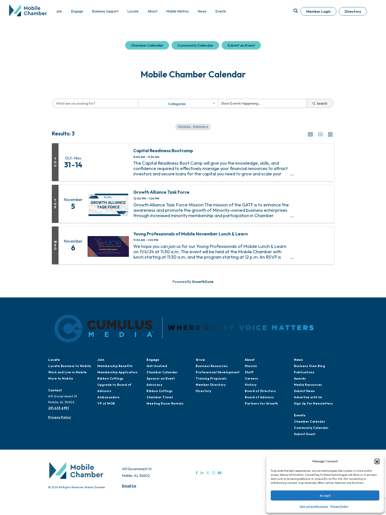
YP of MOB (106, 403)
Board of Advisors (259, 397)
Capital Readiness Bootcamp (163, 150)
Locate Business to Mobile (69, 366)
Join (100, 360)
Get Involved (157, 366)
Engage (153, 360)
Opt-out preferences (314, 506)
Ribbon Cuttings (110, 378)
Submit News (304, 391)
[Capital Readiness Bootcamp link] (108, 162)
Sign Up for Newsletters (313, 403)
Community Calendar (195, 45)
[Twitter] (208, 473)
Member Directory (211, 385)
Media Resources (308, 385)
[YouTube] (220, 473)
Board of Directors (260, 391)
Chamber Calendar (147, 45)
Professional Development (217, 372)
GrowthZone (203, 281)
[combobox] (178, 103)
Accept (325, 495)
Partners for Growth (261, 403)
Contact (55, 390)
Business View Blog (309, 366)
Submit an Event (241, 45)
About (250, 360)
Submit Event (304, 434)
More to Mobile (60, 378)
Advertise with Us (308, 397)
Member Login (318, 11)
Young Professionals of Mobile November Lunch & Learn (190, 234)
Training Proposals (211, 378)
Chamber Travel (160, 397)
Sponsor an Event (161, 378)
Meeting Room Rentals (165, 403)
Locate (54, 360)
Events (299, 415)
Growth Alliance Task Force (161, 192)
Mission (251, 366)
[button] (377, 461)
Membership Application (117, 372)
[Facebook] (197, 473)
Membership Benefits (115, 366)
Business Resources (212, 366)
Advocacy (154, 385)
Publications (304, 372)
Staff (249, 372)
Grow (200, 360)
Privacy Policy (339, 506)
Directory (353, 11)
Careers (251, 378)
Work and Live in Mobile (67, 372)
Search (322, 103)
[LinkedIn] (201, 473)
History (251, 385)
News (298, 360)
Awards (300, 378)
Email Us (129, 486)
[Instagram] (213, 473)
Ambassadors (108, 397)
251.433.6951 (58, 408)
